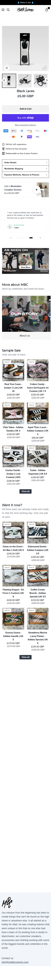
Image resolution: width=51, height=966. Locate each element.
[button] (9, 81)
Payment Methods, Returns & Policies (21, 175)
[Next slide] (47, 80)
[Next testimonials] (40, 238)
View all (25, 491)
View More (25, 267)
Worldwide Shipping (13, 169)
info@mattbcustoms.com (15, 962)
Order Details (10, 162)
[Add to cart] (37, 190)
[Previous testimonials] (11, 238)
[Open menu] (2, 9)
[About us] (24, 318)
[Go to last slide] (4, 80)
